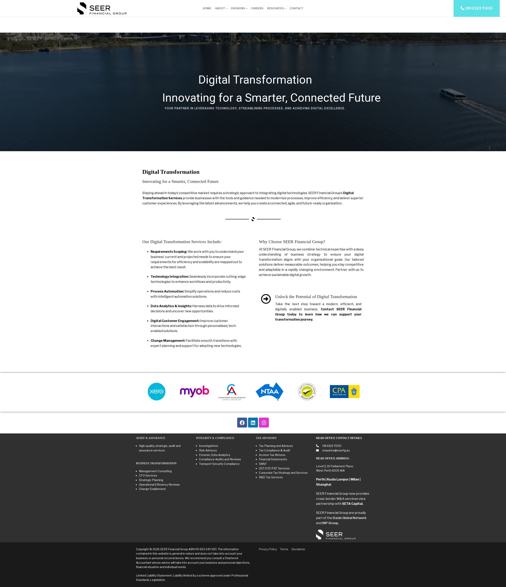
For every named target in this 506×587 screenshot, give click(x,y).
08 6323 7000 (331, 445)
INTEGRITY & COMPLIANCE (215, 438)
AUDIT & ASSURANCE (150, 438)
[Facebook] (242, 423)
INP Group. (330, 523)
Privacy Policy (268, 549)
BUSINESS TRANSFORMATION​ (156, 463)
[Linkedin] (253, 423)
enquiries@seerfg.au (336, 450)
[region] (253, 92)
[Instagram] (264, 423)
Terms (284, 549)
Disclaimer (298, 549)
